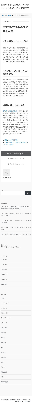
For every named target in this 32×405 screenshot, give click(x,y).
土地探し (3, 337)
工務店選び (4, 342)
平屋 (2, 347)
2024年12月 (4, 274)
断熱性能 (3, 357)
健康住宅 (3, 332)
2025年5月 (4, 264)
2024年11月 (4, 279)
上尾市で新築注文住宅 (10, 111)
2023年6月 (4, 284)
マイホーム (4, 308)
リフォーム (4, 323)
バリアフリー (4, 303)
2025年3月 (4, 269)
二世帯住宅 (4, 327)
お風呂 (3, 298)
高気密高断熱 (4, 382)
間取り (16, 140)
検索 (2, 190)
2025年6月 (4, 259)
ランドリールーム (6, 318)
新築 (5, 140)
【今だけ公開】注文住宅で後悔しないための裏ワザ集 (16, 234)
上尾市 (6, 142)
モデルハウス (4, 313)
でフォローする (17, 158)
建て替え (3, 352)
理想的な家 (4, 372)
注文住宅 (11, 140)
